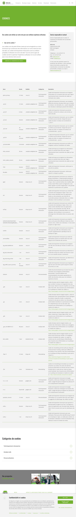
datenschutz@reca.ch (55, 70)
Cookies (29, 513)
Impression (35, 513)
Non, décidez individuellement (65, 507)
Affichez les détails (13, 513)
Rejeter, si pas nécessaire (65, 502)
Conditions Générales (44, 513)
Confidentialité (22, 513)
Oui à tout (65, 497)
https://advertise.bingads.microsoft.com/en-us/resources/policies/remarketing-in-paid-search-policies (60, 358)
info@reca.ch (57, 58)
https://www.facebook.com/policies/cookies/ (61, 374)
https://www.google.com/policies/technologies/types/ (61, 291)
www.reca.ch (56, 56)
